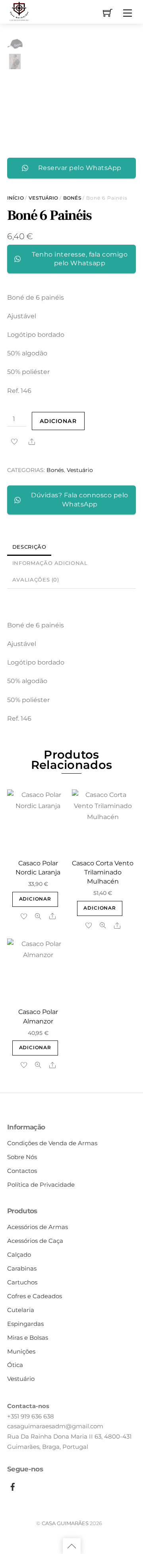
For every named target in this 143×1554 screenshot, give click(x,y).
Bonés (72, 198)
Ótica (15, 1365)
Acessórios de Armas (37, 1227)
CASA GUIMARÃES (65, 1523)
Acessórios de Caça (35, 1240)
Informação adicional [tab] (50, 563)
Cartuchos (22, 1282)
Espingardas (25, 1323)
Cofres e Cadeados (34, 1296)
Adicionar (58, 421)
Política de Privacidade (41, 1184)
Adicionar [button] (35, 899)
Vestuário (43, 198)
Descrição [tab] (29, 547)
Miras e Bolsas (27, 1337)
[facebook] (12, 1485)
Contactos (22, 1170)
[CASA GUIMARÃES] (19, 10)
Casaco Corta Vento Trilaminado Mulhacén (102, 872)
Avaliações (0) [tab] (35, 580)
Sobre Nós (22, 1157)
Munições (21, 1351)
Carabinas (22, 1268)
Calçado (19, 1254)
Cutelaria (20, 1310)
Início (15, 198)
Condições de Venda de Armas (52, 1143)
